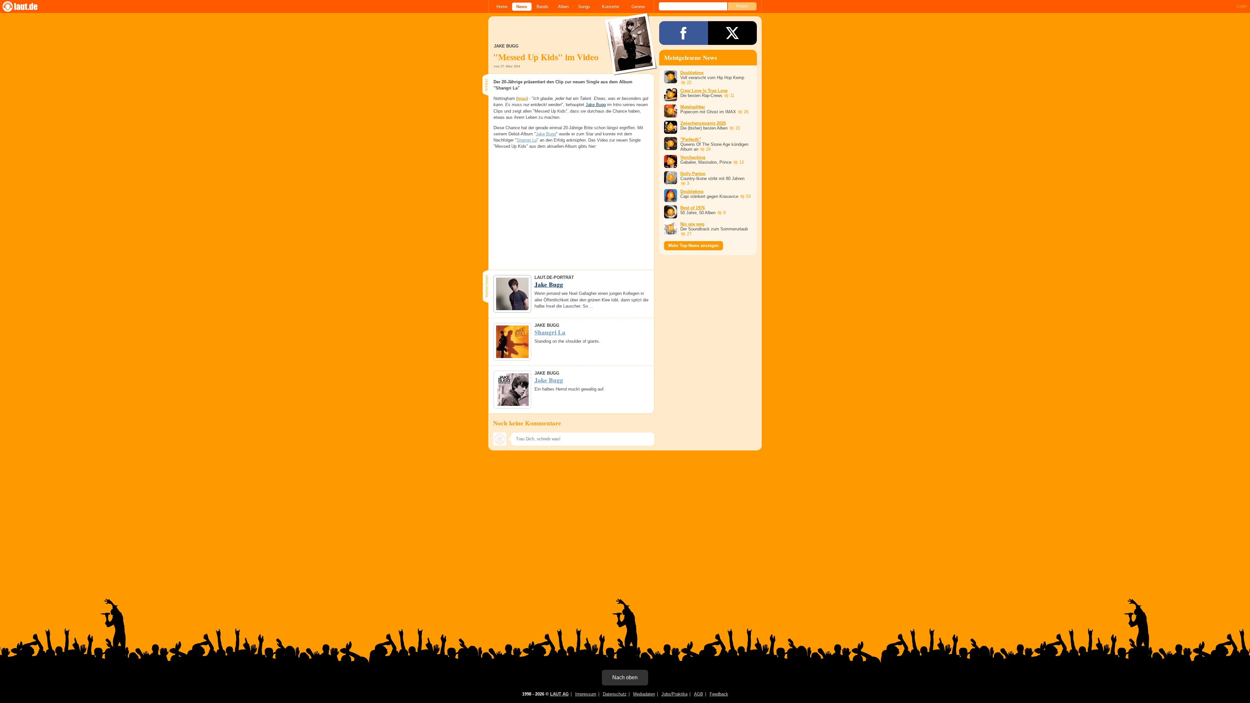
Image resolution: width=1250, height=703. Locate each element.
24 (708, 149)
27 (689, 233)
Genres (638, 6)
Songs (584, 6)
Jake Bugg (596, 104)
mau (522, 98)
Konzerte (610, 6)
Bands (542, 6)
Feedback (719, 694)
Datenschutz (615, 694)
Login (1242, 6)
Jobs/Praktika (674, 694)
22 (689, 82)
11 (732, 95)
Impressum (585, 694)
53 (748, 196)
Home (501, 6)
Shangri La (527, 140)
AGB (698, 694)
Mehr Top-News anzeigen (693, 245)
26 (746, 111)
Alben (563, 6)
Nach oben (625, 677)
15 (737, 128)
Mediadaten (644, 694)
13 (741, 162)
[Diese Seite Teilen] (683, 33)
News (521, 6)
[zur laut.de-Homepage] (26, 6)
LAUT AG (559, 694)
